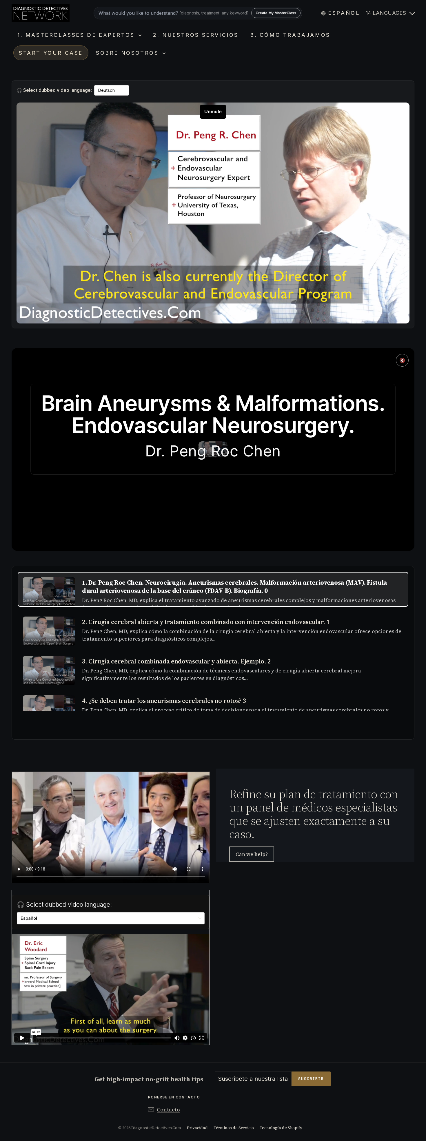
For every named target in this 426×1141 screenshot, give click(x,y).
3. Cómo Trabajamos (290, 35)
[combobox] (198, 13)
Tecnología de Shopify (281, 1128)
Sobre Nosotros (128, 53)
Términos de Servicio (234, 1128)
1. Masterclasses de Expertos (77, 35)
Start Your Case (51, 53)
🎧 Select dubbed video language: (54, 90)
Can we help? (252, 853)
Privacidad (197, 1128)
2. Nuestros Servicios (196, 35)
